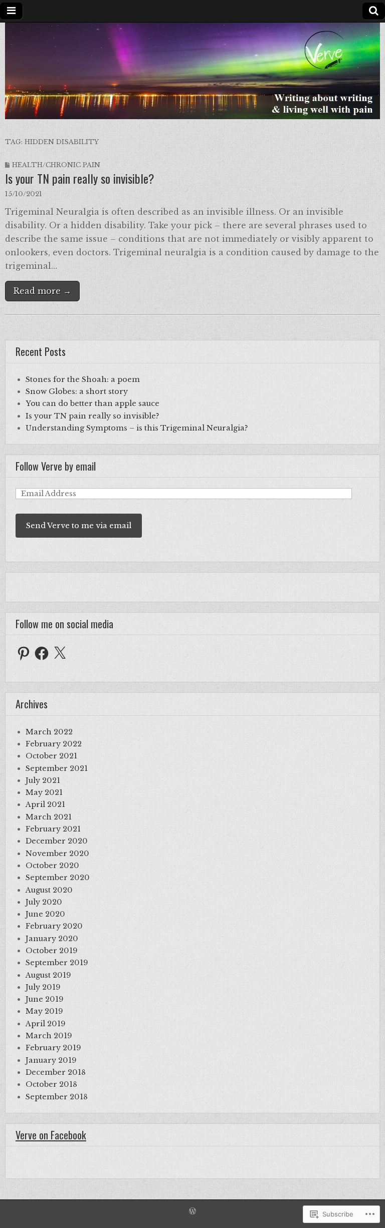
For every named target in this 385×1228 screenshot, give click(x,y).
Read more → (42, 291)
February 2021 (53, 829)
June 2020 (45, 914)
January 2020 (52, 938)
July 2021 (43, 780)
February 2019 (53, 1047)
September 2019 (57, 962)
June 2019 (45, 999)
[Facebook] (42, 653)
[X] (60, 653)
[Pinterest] (24, 653)
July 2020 (44, 902)
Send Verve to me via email (78, 525)
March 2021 (49, 817)
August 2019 (48, 975)
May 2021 (44, 792)
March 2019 (49, 1035)
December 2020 (57, 841)
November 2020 (57, 853)
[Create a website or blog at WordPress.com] (192, 1211)
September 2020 (58, 877)
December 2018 (56, 1072)
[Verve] (192, 71)
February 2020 (54, 926)
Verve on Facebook (51, 1134)
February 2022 (54, 743)
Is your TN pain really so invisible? (79, 178)
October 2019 (52, 950)
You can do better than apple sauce (92, 403)
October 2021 (51, 755)
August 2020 (49, 890)
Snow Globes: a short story (77, 391)
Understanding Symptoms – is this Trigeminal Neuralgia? (137, 428)
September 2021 (57, 768)
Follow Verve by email (56, 466)
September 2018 (57, 1096)
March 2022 (49, 731)
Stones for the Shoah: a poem (83, 379)
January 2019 (51, 1060)
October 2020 (52, 865)
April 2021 (45, 804)
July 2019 (43, 987)
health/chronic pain (56, 165)
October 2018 (51, 1084)
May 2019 (44, 1011)
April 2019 (46, 1023)
